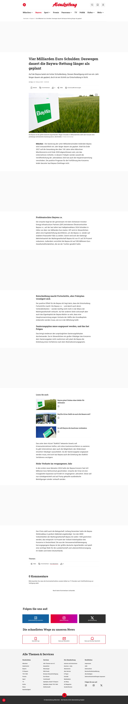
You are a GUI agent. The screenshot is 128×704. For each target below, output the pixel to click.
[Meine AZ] (103, 5)
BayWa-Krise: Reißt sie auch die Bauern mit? (73, 414)
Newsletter (46, 666)
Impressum (88, 663)
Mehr (99, 12)
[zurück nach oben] (64, 696)
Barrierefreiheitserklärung (92, 671)
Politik (82, 12)
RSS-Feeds (46, 671)
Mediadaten (67, 679)
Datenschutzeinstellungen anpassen (95, 676)
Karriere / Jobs (68, 666)
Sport (46, 12)
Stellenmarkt (46, 687)
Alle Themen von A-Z (49, 663)
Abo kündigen (88, 674)
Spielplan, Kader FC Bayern (50, 681)
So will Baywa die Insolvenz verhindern (72, 428)
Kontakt (66, 676)
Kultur (90, 12)
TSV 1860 (25, 674)
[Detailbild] (96, 94)
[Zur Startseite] (64, 7)
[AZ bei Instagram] (94, 685)
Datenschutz (88, 668)
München (27, 12)
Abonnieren (67, 668)
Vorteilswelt (46, 679)
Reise (24, 687)
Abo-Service (67, 671)
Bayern (38, 12)
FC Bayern (25, 671)
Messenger (46, 668)
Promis (56, 12)
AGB (86, 666)
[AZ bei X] (101, 685)
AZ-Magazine (67, 684)
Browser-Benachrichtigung (50, 674)
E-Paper (66, 674)
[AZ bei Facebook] (86, 685)
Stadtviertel (25, 666)
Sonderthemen (68, 687)
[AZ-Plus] (24, 5)
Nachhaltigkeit (26, 689)
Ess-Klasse (46, 676)
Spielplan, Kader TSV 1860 (50, 684)
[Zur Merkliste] (98, 5)
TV (76, 12)
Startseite (25, 18)
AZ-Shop (66, 681)
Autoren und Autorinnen (70, 663)
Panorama (65, 12)
